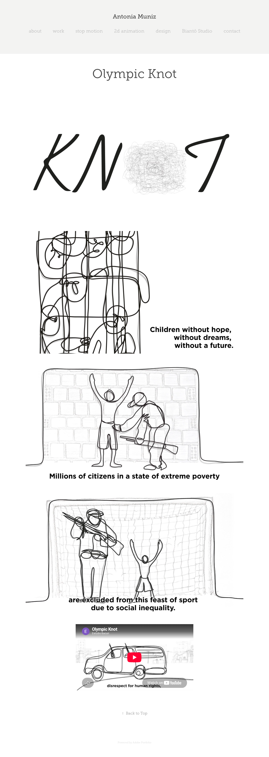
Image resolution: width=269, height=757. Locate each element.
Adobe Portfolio (142, 742)
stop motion (89, 31)
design (163, 31)
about (35, 31)
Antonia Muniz (134, 16)
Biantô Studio (197, 31)
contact (232, 31)
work (58, 31)
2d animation (129, 31)
